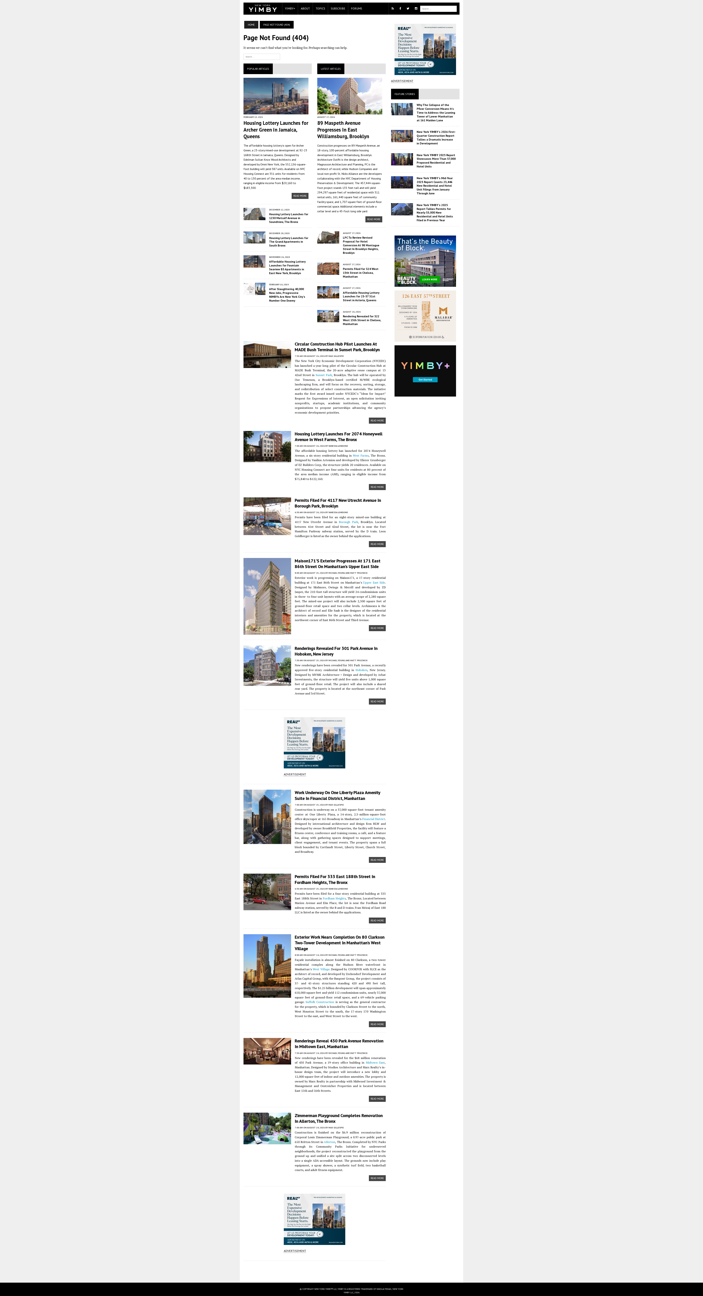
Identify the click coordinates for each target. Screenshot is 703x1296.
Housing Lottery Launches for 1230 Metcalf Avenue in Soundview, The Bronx (288, 218)
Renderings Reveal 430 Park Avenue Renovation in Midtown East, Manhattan (339, 1043)
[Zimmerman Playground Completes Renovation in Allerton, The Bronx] (267, 1142)
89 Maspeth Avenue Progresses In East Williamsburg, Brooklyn (343, 129)
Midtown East (375, 1062)
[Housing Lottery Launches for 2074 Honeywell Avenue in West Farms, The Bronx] (267, 460)
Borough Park (348, 522)
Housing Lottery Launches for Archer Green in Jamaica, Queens (275, 129)
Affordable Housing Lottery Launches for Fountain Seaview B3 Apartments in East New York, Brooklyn (287, 267)
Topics (320, 8)
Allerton (329, 1142)
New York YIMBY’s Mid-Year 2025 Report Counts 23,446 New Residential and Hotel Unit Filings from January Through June (435, 185)
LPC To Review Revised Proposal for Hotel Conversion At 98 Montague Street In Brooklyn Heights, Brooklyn (361, 245)
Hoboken (361, 670)
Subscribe (338, 8)
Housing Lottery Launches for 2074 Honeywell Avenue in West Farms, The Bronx (338, 436)
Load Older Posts (314, 1270)
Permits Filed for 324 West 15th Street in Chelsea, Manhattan (360, 272)
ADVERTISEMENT (295, 774)
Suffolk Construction (320, 1002)
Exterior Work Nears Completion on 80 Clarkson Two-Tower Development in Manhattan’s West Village (339, 942)
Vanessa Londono (338, 446)
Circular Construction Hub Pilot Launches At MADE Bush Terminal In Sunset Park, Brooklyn (337, 346)
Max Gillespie (336, 356)
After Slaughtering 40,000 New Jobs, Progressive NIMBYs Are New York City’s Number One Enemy (287, 294)
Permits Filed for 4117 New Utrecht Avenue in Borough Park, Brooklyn (338, 503)
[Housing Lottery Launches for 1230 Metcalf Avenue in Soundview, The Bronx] (254, 217)
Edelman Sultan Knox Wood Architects (267, 159)
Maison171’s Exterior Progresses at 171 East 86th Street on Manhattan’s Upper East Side (337, 563)
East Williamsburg (348, 155)
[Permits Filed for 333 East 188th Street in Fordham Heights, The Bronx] (267, 908)
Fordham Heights (334, 898)
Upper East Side (374, 582)
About (305, 8)
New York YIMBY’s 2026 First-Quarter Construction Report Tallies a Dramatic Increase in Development (436, 137)
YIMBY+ (290, 8)
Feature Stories (405, 94)
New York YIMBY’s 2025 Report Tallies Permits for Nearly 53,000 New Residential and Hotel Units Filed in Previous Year (435, 212)
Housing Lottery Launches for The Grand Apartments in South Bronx (288, 241)
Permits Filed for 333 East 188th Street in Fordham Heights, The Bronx (335, 879)
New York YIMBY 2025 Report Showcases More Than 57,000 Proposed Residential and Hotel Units (436, 160)
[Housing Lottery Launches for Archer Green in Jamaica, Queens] (275, 112)
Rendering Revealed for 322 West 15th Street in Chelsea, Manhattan (362, 320)
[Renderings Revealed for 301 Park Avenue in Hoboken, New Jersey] (267, 683)
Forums (356, 8)
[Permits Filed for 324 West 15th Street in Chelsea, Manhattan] (328, 272)
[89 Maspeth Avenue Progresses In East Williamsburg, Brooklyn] (349, 112)
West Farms (361, 455)
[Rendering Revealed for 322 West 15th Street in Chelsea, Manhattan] (328, 320)
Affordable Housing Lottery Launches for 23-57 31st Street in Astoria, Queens (361, 296)
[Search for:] (261, 56)
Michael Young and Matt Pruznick (348, 573)
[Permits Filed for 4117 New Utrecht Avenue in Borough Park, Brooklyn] (267, 532)
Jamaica (268, 155)
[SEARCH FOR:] (438, 8)
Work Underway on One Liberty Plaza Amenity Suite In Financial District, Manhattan (337, 795)
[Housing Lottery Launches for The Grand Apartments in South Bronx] (254, 241)
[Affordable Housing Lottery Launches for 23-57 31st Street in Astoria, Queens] (328, 296)
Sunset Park (324, 375)
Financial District (373, 819)
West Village (321, 969)
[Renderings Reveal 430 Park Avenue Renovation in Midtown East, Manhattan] (267, 1062)
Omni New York (269, 164)
